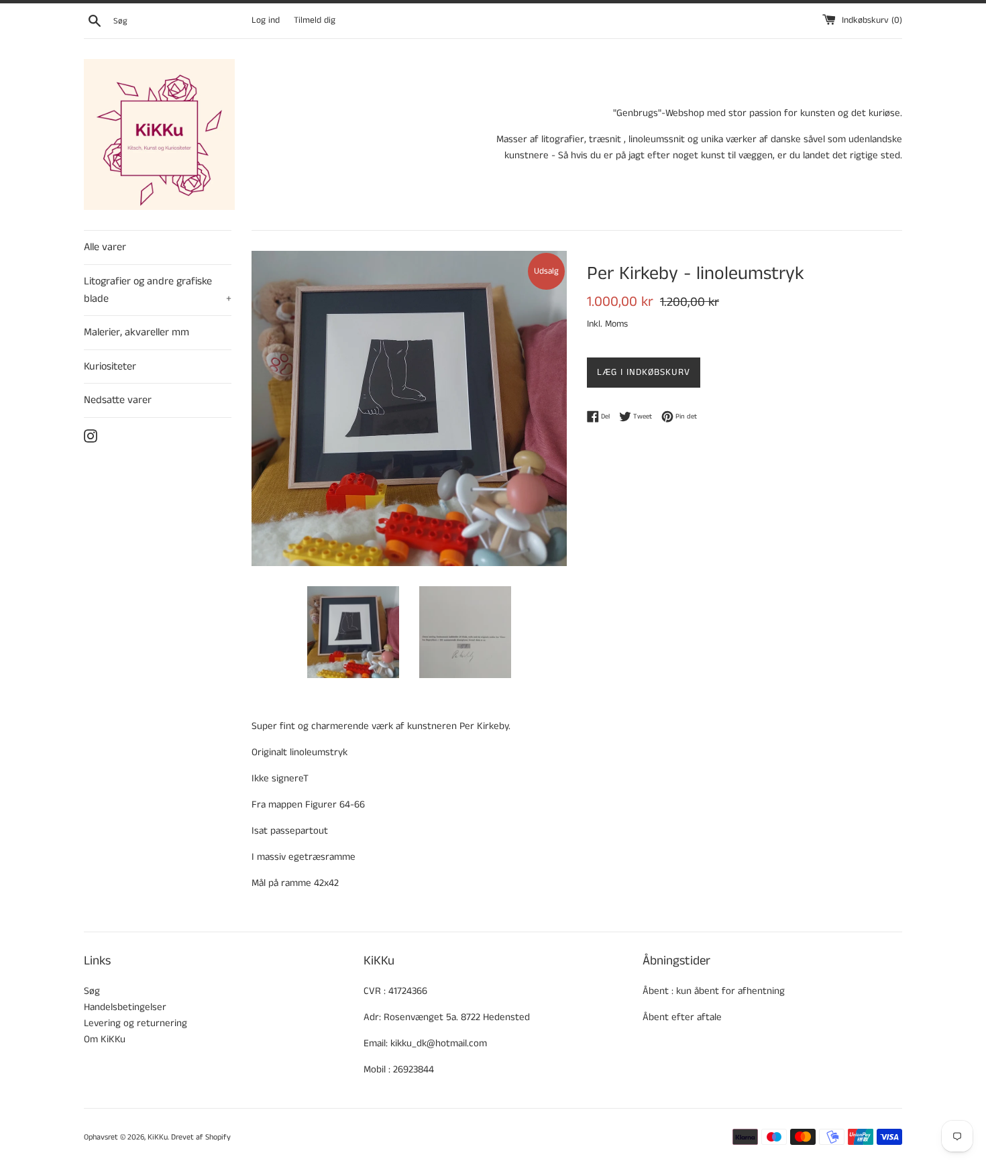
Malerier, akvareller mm (136, 332)
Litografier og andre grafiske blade (157, 290)
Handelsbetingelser (125, 1007)
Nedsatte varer (118, 400)
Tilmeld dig (314, 20)
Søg (92, 991)
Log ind (266, 20)
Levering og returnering (135, 1023)
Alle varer (105, 247)
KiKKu (158, 1137)
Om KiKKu (104, 1039)
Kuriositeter (110, 366)
